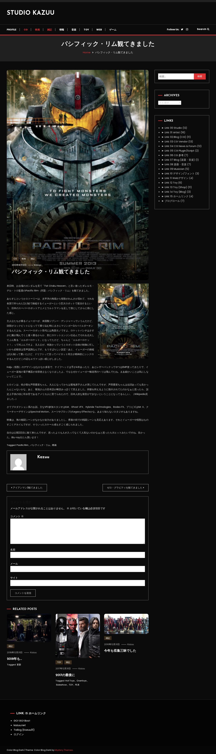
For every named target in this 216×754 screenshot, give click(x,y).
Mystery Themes (64, 750)
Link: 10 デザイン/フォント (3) (180, 173)
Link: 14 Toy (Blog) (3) (176, 191)
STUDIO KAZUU (31, 13)
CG (26, 29)
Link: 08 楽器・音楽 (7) (176, 164)
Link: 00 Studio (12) (174, 128)
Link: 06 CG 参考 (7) (174, 155)
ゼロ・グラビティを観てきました (124, 487)
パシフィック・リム (40, 445)
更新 (19, 664)
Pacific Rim (22, 445)
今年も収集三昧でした (120, 651)
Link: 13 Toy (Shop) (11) (176, 187)
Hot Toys (70, 680)
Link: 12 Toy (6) (171, 182)
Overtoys (82, 680)
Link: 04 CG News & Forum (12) (181, 146)
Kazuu (37, 265)
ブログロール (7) (172, 201)
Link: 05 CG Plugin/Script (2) (180, 150)
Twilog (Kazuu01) (24, 730)
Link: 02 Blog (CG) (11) (176, 137)
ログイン (19, 734)
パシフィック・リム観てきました (51, 272)
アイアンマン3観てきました (28, 487)
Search (201, 29)
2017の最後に (65, 675)
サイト (14, 577)
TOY (86, 29)
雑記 (49, 29)
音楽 (74, 29)
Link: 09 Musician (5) (175, 169)
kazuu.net (20, 725)
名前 (12, 549)
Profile (11, 29)
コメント (17, 516)
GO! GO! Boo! (22, 720)
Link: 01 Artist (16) (173, 132)
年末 (77, 684)
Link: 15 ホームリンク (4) (177, 196)
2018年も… (14, 659)
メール (14, 563)
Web (99, 29)
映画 (37, 29)
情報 (61, 29)
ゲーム (112, 29)
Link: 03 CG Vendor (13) (177, 141)
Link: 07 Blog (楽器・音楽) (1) (180, 160)
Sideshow (61, 684)
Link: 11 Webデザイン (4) (177, 178)
